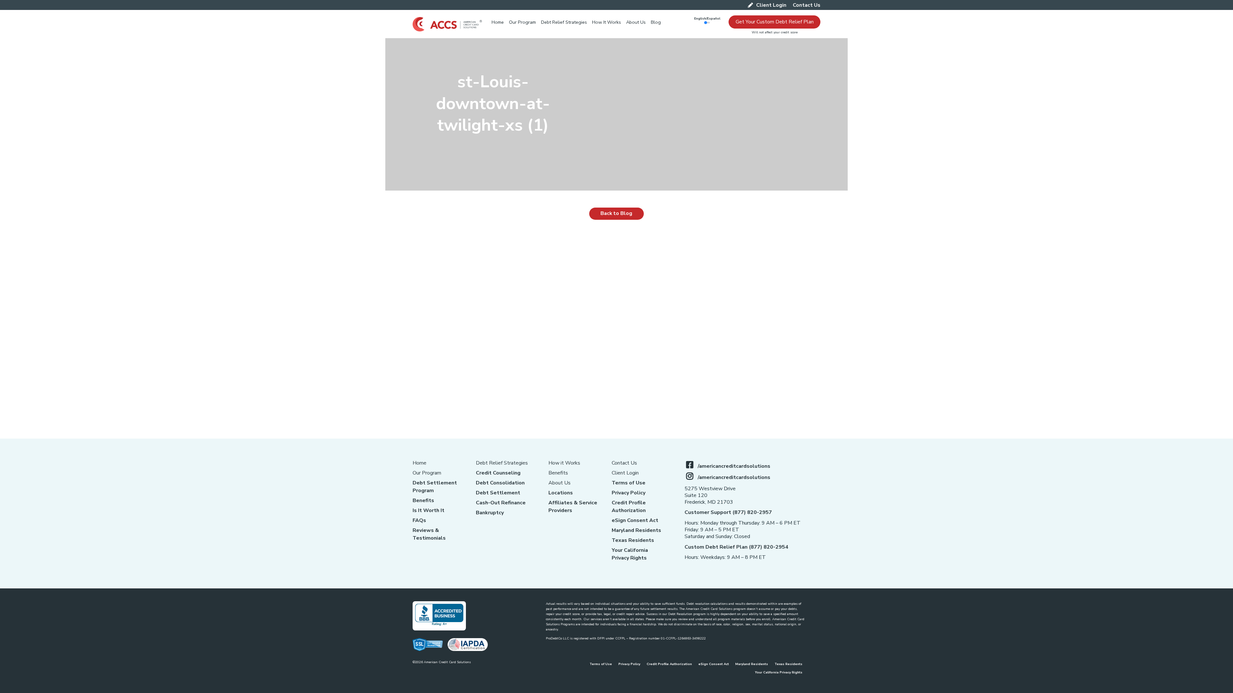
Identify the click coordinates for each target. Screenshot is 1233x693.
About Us (559, 482)
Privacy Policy (628, 492)
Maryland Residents (636, 530)
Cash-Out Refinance (501, 502)
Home (419, 462)
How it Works (564, 462)
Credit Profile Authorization (669, 664)
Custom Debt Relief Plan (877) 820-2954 (736, 547)
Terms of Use (628, 482)
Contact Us (624, 462)
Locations (560, 492)
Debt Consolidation (500, 482)
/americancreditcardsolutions (734, 466)
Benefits (423, 500)
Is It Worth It (428, 510)
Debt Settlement (498, 492)
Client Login (625, 472)
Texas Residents (633, 540)
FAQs (419, 520)
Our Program (427, 472)
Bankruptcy (490, 512)
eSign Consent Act (635, 520)
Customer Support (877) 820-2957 (728, 512)
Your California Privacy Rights (778, 672)
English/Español (707, 18)
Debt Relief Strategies (502, 462)
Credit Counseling (498, 472)
